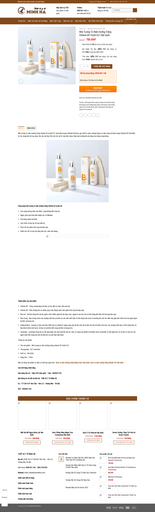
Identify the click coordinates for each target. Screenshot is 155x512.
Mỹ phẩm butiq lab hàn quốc (96, 29)
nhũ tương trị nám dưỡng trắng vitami (89, 105)
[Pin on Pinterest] (93, 115)
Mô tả (21, 128)
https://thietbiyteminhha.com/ (35, 473)
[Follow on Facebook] (129, 1)
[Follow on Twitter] (133, 1)
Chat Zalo (4, 490)
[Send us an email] (136, 1)
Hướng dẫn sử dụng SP (114, 21)
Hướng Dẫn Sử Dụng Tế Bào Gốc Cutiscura (81, 473)
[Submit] (135, 10)
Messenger (4, 497)
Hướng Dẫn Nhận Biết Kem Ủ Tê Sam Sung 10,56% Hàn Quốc (81, 466)
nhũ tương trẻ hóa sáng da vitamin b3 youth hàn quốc (100, 102)
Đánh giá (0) (31, 128)
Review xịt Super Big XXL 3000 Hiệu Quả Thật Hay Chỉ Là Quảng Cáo (80, 459)
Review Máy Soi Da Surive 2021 (77, 487)
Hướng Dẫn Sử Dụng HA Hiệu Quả (78, 480)
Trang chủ (82, 29)
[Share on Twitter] (85, 115)
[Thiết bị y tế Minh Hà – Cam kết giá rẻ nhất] (32, 10)
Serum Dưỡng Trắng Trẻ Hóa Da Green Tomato (123, 433)
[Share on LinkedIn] (98, 115)
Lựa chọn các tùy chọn (62, 442)
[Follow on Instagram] (131, 1)
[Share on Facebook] (81, 115)
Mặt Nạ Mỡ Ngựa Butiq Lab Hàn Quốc (32, 433)
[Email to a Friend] (89, 115)
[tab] (21, 128)
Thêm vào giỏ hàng (101, 66)
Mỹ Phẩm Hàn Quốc (96, 21)
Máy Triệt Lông (55, 21)
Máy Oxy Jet (68, 21)
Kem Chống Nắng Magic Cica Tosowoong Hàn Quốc (62, 433)
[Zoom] (21, 81)
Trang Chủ (21, 21)
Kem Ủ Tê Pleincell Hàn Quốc (93, 433)
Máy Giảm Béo (80, 21)
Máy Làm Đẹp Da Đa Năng (37, 21)
